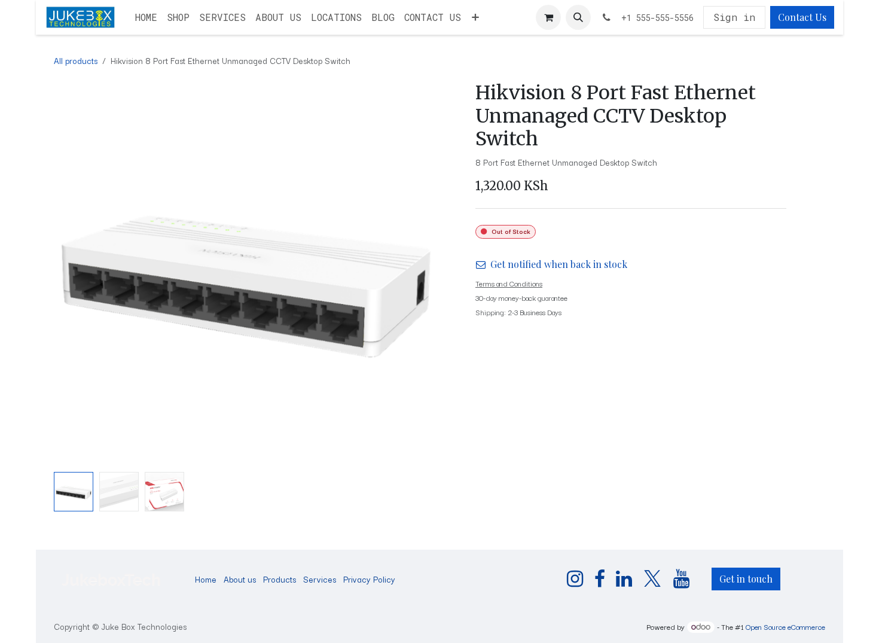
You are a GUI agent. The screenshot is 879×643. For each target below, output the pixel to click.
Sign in (734, 17)
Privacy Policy (369, 579)
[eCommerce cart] (548, 17)
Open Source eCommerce (785, 626)
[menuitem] (146, 17)
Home (205, 579)
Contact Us (802, 17)
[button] (578, 17)
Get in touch (746, 578)
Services (319, 579)
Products (279, 579)
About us (240, 579)
